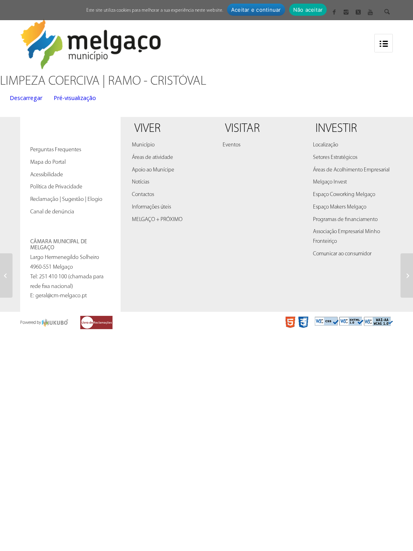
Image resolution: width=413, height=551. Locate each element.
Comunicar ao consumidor (342, 254)
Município (143, 145)
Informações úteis (151, 207)
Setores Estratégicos (335, 157)
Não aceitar (308, 9)
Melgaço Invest (330, 182)
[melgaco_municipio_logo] (90, 41)
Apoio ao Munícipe (153, 170)
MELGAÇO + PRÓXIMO (157, 220)
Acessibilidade (46, 175)
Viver (147, 129)
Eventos (231, 145)
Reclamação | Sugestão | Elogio (66, 199)
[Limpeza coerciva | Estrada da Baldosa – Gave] (6, 275)
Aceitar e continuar (256, 9)
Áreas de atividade (152, 157)
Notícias (140, 182)
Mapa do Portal (48, 162)
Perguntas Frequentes (55, 150)
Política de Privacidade (56, 187)
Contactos (143, 195)
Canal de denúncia (52, 212)
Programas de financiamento (345, 220)
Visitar (242, 129)
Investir (336, 129)
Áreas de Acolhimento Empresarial (351, 170)
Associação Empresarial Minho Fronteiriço (346, 236)
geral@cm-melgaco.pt (61, 296)
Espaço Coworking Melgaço (344, 195)
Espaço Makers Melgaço (339, 207)
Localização (325, 145)
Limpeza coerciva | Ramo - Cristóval (103, 81)
